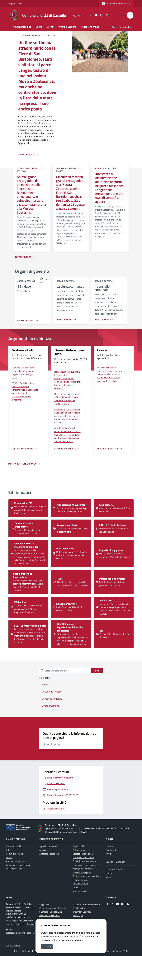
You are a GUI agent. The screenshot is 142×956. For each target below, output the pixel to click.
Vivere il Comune (115, 862)
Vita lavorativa (79, 891)
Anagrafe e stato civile (49, 853)
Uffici (8, 850)
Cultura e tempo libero (83, 857)
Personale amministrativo (18, 865)
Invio (97, 670)
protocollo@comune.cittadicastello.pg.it (24, 932)
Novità (109, 839)
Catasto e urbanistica (83, 853)
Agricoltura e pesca (48, 846)
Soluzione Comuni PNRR (116, 951)
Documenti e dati (14, 846)
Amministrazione (16, 839)
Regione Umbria (15, 3)
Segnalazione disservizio (50, 911)
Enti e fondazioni (14, 868)
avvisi (98, 168)
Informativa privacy (82, 911)
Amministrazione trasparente (86, 904)
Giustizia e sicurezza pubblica (86, 865)
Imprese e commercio (83, 868)
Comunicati (111, 850)
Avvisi (109, 853)
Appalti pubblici (80, 846)
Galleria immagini (114, 869)
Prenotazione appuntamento (52, 908)
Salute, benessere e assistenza (87, 876)
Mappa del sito (13, 945)
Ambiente (44, 850)
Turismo (76, 887)
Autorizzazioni (79, 850)
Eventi (109, 876)
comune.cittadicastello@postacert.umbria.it (26, 924)
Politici (9, 857)
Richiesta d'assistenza (49, 915)
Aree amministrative (16, 861)
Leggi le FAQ (45, 904)
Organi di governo (14, 853)
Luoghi (109, 873)
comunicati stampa (27, 168)
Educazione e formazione (84, 861)
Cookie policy (79, 908)
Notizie (109, 846)
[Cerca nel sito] (130, 15)
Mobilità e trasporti (82, 872)
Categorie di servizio (51, 839)
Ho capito (47, 946)
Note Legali (78, 915)
